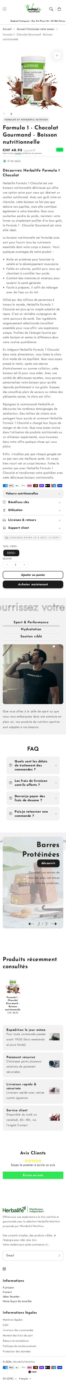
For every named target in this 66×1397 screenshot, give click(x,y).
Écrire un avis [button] (33, 1175)
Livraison (17, 153)
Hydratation (31, 629)
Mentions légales (13, 1319)
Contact (7, 1292)
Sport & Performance (31, 622)
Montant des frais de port (18, 1335)
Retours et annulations (16, 1341)
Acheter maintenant (33, 584)
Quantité (7, 558)
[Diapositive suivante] (11, 114)
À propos (8, 1287)
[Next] (52, 923)
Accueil (7, 29)
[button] (5, 9)
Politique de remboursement (19, 1346)
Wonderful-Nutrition (24, 1361)
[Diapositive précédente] (4, 114)
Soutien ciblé (31, 636)
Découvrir (48, 863)
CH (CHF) (8, 1378)
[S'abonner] (59, 1255)
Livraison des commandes (18, 1330)
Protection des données (17, 1351)
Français (23, 1378)
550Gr (11, 553)
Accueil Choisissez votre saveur (36, 29)
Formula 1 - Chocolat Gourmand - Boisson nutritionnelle (27, 37)
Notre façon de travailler (17, 1301)
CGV (6, 1325)
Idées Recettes (11, 1296)
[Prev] (33, 923)
